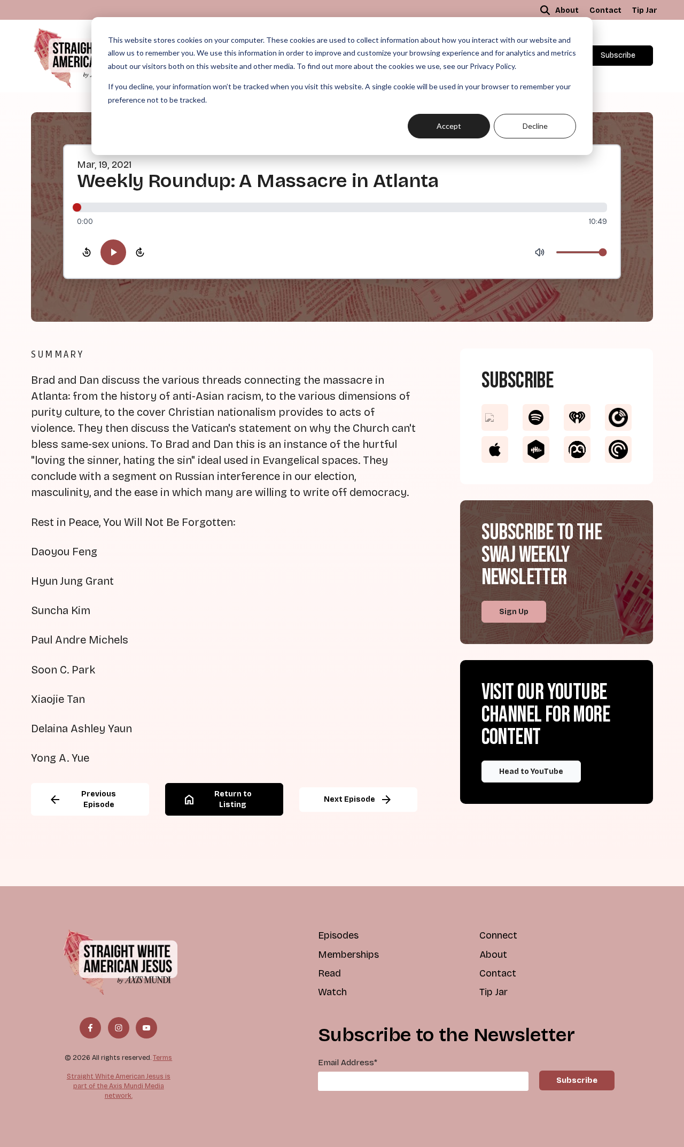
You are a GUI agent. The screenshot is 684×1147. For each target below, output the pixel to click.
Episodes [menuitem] (338, 935)
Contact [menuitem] (605, 10)
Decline (535, 125)
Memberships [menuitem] (348, 954)
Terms (162, 1057)
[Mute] (539, 252)
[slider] (342, 207)
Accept (449, 125)
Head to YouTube (531, 771)
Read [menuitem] (329, 973)
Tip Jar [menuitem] (644, 10)
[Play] (113, 252)
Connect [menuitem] (498, 935)
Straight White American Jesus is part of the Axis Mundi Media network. (118, 1085)
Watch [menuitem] (332, 992)
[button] (545, 10)
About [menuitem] (567, 10)
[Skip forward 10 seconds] (140, 252)
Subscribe (618, 55)
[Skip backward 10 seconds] (86, 252)
